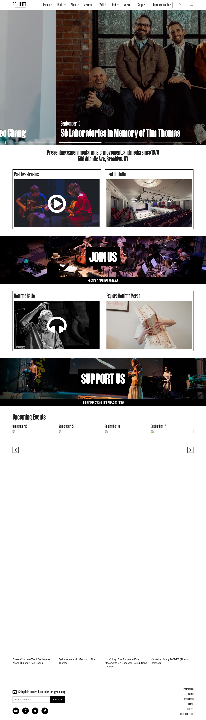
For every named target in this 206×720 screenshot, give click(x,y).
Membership (188, 699)
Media (60, 5)
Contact (190, 709)
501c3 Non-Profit (186, 714)
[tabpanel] (103, 77)
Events (46, 5)
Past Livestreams (26, 174)
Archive (88, 5)
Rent (114, 5)
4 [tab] (171, 142)
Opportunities (188, 689)
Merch (127, 5)
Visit (102, 5)
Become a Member (162, 5)
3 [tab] (126, 142)
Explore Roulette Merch (123, 296)
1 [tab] (35, 142)
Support (141, 5)
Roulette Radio (24, 296)
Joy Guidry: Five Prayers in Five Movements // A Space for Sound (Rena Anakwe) (126, 663)
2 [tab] (80, 142)
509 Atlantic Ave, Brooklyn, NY (103, 158)
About (73, 5)
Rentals (190, 694)
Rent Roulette (116, 174)
